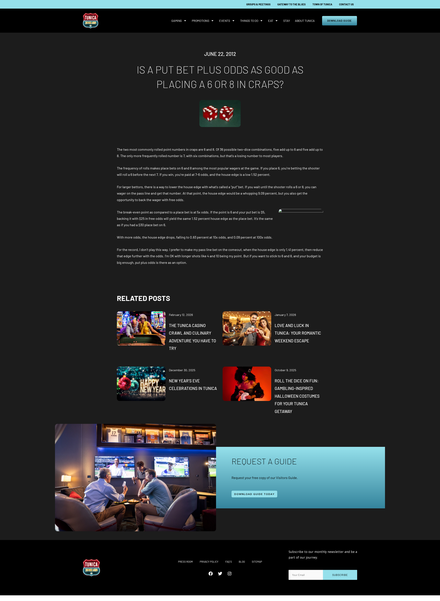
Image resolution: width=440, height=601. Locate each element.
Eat (270, 21)
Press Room (185, 561)
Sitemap (257, 561)
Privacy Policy (209, 561)
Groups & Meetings (258, 4)
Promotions (200, 21)
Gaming (176, 21)
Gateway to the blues (291, 4)
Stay (286, 21)
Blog (242, 561)
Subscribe (340, 574)
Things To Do (249, 21)
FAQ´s (228, 561)
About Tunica (305, 21)
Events (224, 21)
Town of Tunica (322, 4)
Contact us (346, 4)
